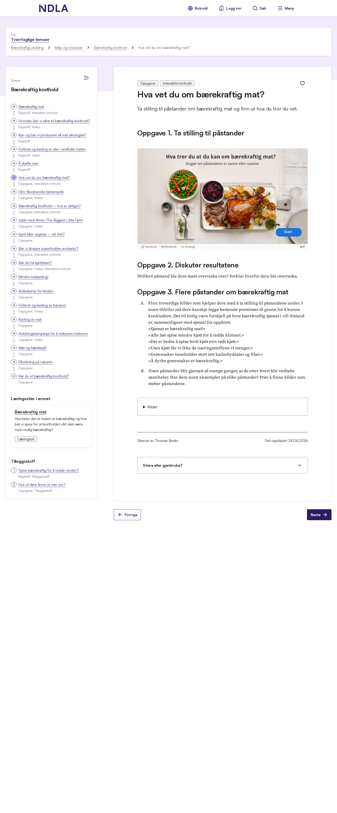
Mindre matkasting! (33, 277)
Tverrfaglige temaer (30, 39)
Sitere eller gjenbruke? (162, 465)
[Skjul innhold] (86, 77)
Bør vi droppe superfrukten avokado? (48, 248)
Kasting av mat (29, 319)
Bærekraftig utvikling (27, 47)
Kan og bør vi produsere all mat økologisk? (52, 135)
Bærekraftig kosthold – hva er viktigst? (49, 206)
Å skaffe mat (28, 163)
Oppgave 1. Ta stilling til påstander (190, 133)
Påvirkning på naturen (35, 362)
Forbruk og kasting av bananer (42, 305)
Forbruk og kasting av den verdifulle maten (52, 149)
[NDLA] (53, 8)
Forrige (131, 514)
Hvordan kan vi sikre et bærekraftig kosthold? (54, 120)
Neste (315, 514)
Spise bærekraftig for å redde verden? (48, 470)
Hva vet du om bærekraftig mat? (44, 177)
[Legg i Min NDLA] (302, 83)
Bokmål (201, 8)
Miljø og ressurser (69, 47)
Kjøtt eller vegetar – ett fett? (41, 234)
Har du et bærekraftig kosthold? (43, 376)
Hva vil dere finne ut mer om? (41, 484)
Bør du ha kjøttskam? (35, 262)
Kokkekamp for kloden (36, 291)
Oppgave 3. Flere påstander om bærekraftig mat (212, 292)
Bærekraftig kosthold (110, 47)
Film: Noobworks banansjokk (41, 191)
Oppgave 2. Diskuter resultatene (188, 265)
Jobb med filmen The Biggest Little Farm (50, 220)
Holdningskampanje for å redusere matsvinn (53, 333)
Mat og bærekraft (32, 347)
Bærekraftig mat (31, 106)
